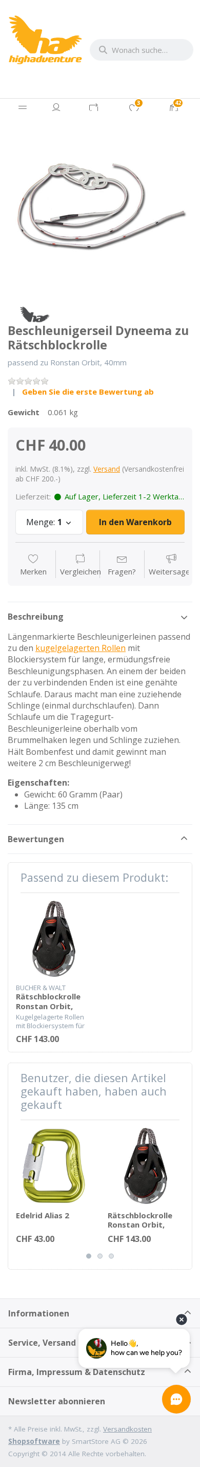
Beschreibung (36, 616)
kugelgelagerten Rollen (80, 648)
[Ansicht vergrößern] (100, 203)
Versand (106, 469)
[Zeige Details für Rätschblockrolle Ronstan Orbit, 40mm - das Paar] (54, 939)
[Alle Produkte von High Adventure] (35, 313)
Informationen (38, 1313)
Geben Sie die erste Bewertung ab (88, 391)
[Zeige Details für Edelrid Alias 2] (54, 1166)
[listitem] (100, 203)
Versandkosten (127, 1429)
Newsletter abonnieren (56, 1401)
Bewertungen (36, 839)
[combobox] (141, 50)
